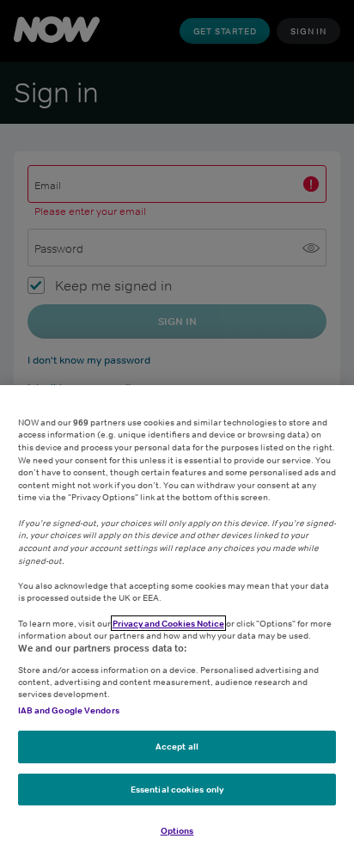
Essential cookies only (177, 789)
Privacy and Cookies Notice (168, 623)
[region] (177, 621)
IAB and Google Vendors (68, 710)
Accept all (177, 746)
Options (177, 830)
